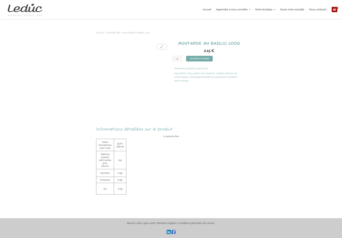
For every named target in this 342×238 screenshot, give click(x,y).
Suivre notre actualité (292, 9)
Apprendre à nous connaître (232, 9)
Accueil (207, 9)
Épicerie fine (113, 33)
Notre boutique (264, 9)
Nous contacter (318, 9)
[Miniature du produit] (161, 46)
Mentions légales (166, 223)
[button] (249, 9)
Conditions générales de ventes (196, 223)
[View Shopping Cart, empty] (334, 9)
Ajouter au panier (199, 58)
